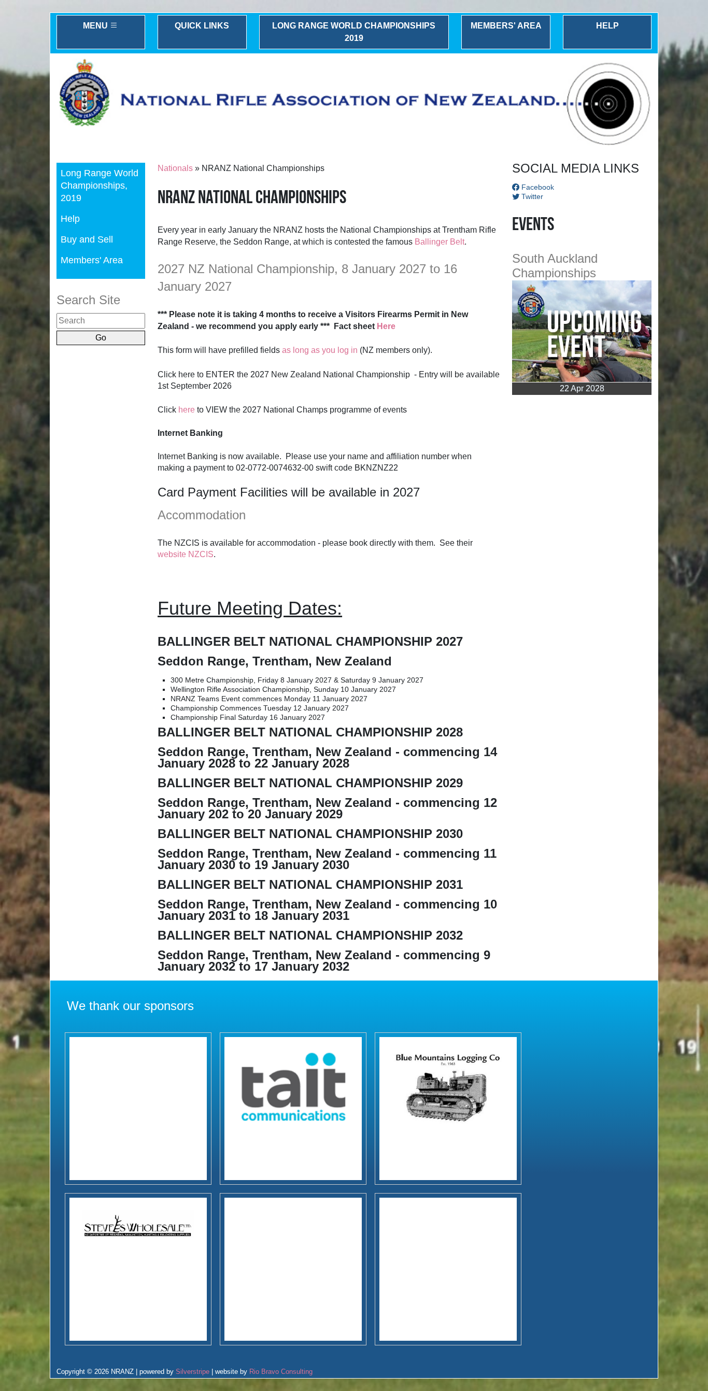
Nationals (175, 168)
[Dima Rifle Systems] (138, 1108)
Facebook (536, 187)
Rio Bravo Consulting (281, 1371)
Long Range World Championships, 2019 (99, 185)
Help (607, 25)
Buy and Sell (87, 239)
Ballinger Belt (439, 241)
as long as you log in (320, 350)
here (186, 409)
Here (386, 326)
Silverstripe (192, 1371)
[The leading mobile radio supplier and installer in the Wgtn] (293, 1108)
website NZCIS (186, 554)
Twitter (531, 196)
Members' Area (506, 25)
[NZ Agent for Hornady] (138, 1269)
